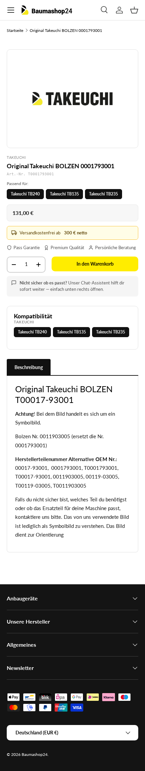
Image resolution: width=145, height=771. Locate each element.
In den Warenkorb (95, 264)
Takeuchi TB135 (64, 193)
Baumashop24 (35, 754)
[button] (134, 10)
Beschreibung (28, 367)
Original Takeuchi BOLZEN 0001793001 (66, 30)
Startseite (15, 30)
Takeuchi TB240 (25, 193)
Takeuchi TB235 (103, 193)
